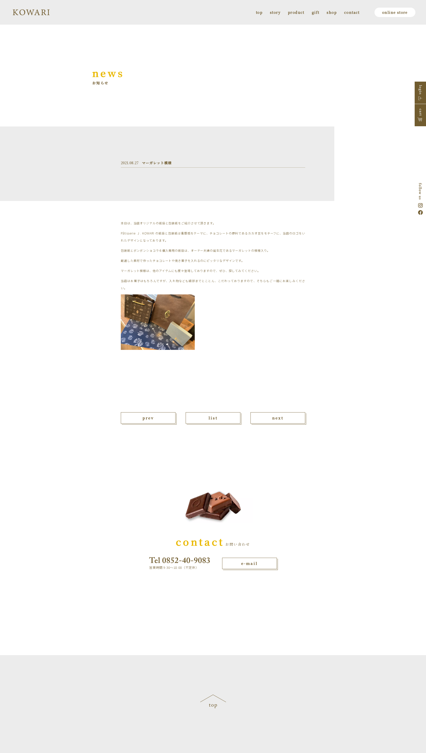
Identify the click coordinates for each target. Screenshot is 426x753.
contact (352, 12)
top (259, 12)
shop (332, 12)
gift (316, 12)
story (275, 12)
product (296, 12)
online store (395, 12)
